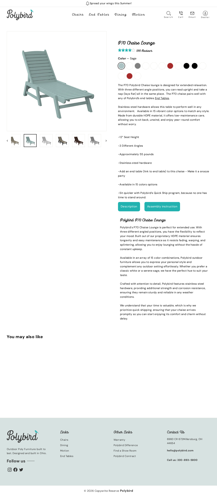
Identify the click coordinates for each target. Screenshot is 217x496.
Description (129, 206)
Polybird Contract (125, 456)
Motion (138, 14)
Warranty (119, 440)
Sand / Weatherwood (121, 76)
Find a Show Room (125, 450)
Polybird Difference (126, 445)
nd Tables (162, 98)
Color (127, 58)
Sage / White (137, 76)
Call (181, 17)
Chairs (78, 14)
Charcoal (178, 65)
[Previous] (9, 140)
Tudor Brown (170, 65)
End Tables (99, 14)
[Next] (104, 140)
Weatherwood (154, 65)
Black (186, 65)
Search (170, 15)
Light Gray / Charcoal (202, 65)
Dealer (206, 15)
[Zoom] (56, 81)
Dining (120, 14)
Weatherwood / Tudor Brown (129, 76)
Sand (145, 65)
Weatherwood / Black (194, 65)
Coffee (162, 65)
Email (192, 17)
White (129, 65)
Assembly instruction (162, 206)
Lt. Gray (137, 65)
